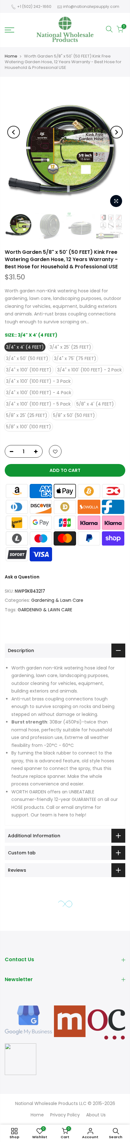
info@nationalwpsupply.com (91, 6)
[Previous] (13, 132)
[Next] (116, 132)
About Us (96, 1115)
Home (11, 56)
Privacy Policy (65, 1115)
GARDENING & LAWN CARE (45, 610)
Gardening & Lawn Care (57, 600)
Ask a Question (22, 577)
